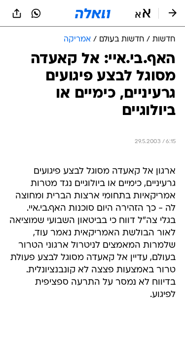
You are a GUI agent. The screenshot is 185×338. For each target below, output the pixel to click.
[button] (142, 13)
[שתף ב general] (16, 13)
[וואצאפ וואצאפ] (36, 13)
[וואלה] (93, 13)
